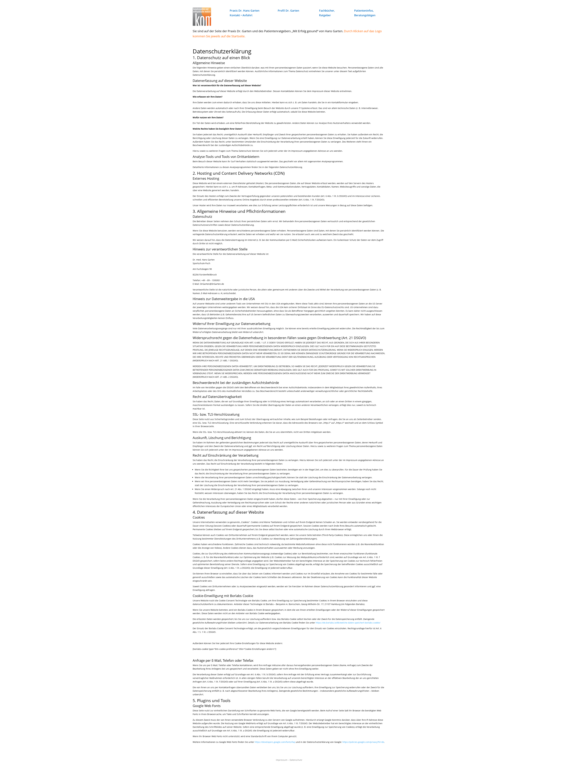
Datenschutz (296, 759)
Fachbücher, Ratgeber (327, 13)
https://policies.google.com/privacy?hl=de (363, 742)
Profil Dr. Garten (288, 10)
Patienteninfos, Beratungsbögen (364, 13)
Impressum (281, 759)
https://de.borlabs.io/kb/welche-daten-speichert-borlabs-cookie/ (348, 622)
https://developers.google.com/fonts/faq (275, 742)
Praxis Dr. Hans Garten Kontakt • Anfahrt (244, 13)
